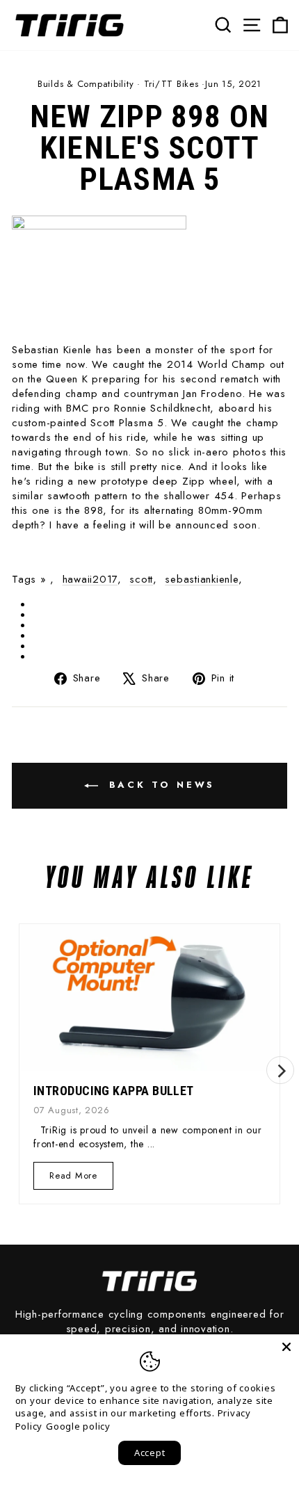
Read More (74, 1179)
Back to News (160, 784)
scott (141, 579)
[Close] (286, 1347)
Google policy (78, 1426)
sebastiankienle (201, 579)
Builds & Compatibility (86, 83)
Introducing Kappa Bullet (113, 1090)
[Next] (280, 1070)
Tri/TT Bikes (171, 83)
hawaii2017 (90, 579)
